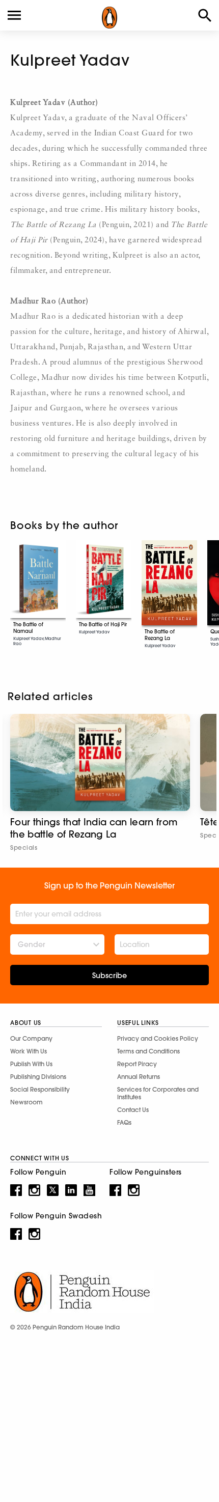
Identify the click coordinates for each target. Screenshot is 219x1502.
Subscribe (109, 975)
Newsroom (26, 1102)
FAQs (124, 1122)
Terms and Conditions (148, 1051)
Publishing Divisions (38, 1076)
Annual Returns (138, 1076)
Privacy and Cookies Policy (157, 1038)
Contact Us (133, 1110)
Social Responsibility (40, 1089)
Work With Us (28, 1051)
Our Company (31, 1038)
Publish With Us (31, 1064)
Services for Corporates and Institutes (158, 1093)
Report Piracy (137, 1064)
